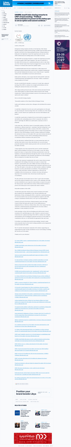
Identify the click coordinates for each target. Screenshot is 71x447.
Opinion (4, 29)
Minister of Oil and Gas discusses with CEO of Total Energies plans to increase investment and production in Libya (62, 13)
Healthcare (5, 20)
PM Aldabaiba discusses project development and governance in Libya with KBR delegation (62, 25)
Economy (4, 15)
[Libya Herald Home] (6, 3)
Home (4, 12)
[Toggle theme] (10, 8)
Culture (4, 27)
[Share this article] (39, 25)
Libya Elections (23, 399)
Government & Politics (19, 12)
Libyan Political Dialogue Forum (22, 401)
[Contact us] (6, 8)
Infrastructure (6, 22)
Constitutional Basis (34, 401)
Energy (4, 17)
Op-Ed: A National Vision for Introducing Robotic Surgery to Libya (62, 36)
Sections (2, 10)
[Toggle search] (2, 8)
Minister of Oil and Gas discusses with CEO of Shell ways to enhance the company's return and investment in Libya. (62, 20)
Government (5, 19)
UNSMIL (17, 399)
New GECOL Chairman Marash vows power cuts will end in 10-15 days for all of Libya (62, 31)
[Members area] (4, 8)
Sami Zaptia (20, 24)
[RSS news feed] (8, 8)
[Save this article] (41, 25)
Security (5, 24)
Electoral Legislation (32, 399)
